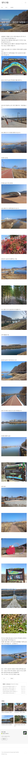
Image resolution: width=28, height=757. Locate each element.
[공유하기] (6, 679)
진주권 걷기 (8, 684)
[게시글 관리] (7, 679)
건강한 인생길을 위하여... (5, 736)
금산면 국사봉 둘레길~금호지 (9, 686)
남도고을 (5, 3)
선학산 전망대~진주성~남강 (8, 692)
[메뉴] (25, 3)
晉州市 (4, 684)
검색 (23, 3)
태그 (6, 7)
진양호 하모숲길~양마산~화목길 (9, 691)
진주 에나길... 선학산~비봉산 (9, 688)
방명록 (12, 7)
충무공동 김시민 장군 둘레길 (8, 689)
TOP (25, 753)
